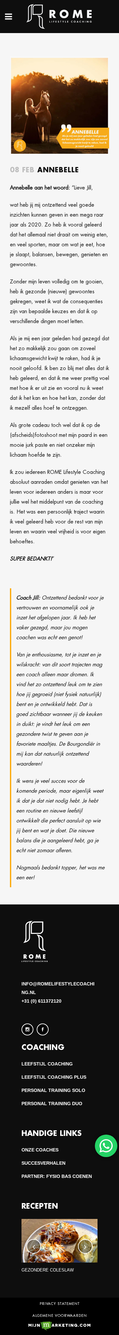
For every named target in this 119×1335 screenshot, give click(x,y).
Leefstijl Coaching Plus (53, 1077)
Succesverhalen (43, 1163)
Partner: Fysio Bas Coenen (56, 1176)
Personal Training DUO (51, 1103)
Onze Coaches (40, 1149)
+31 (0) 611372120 (41, 1001)
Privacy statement (60, 1303)
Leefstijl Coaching (47, 1063)
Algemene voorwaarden (59, 1315)
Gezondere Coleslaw (47, 1270)
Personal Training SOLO (53, 1090)
